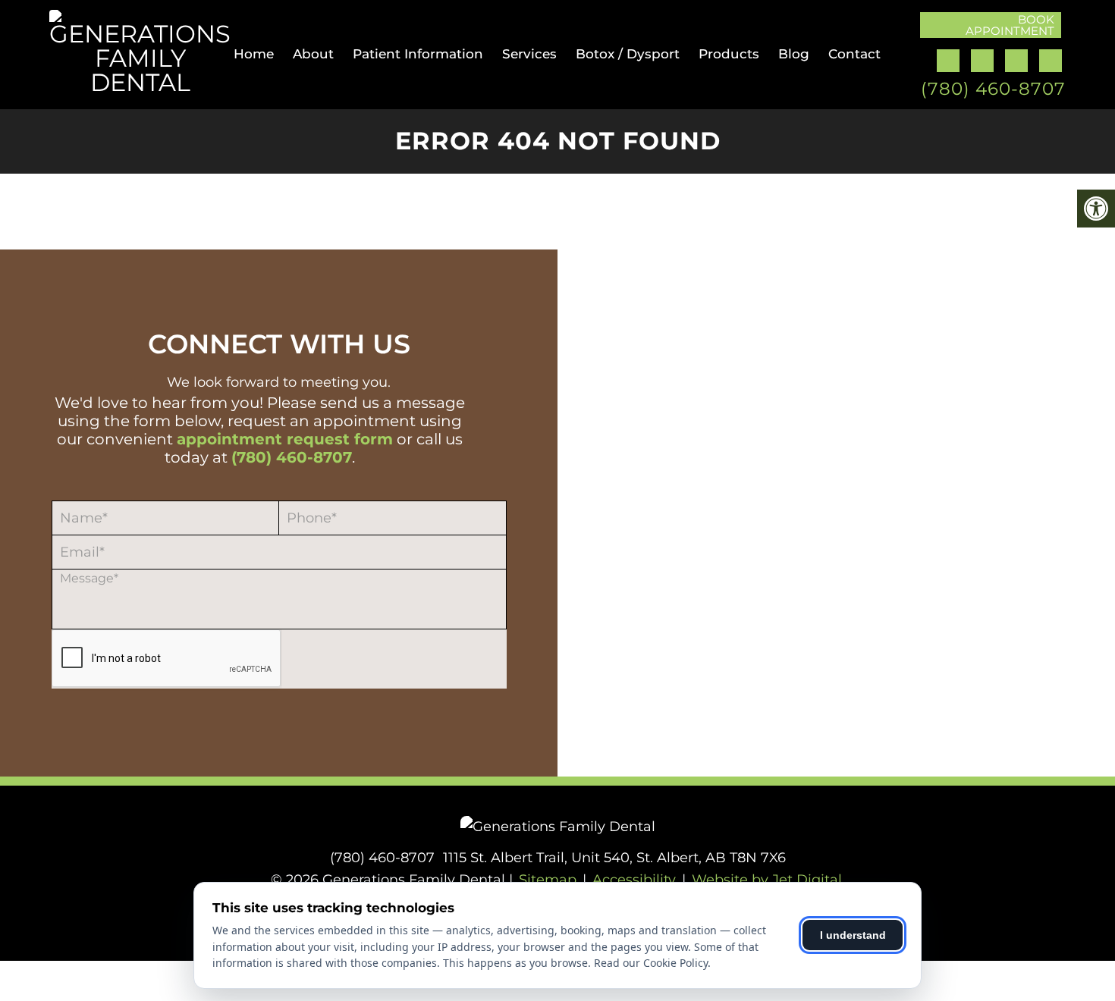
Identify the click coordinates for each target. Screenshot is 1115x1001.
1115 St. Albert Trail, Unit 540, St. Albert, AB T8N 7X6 (614, 857)
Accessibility (634, 879)
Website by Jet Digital (767, 879)
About (313, 53)
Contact (854, 53)
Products (729, 53)
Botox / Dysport (628, 53)
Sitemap (547, 879)
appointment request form (285, 439)
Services (529, 53)
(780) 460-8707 (993, 89)
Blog (793, 53)
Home (254, 53)
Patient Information (418, 53)
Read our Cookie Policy (651, 963)
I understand (853, 935)
